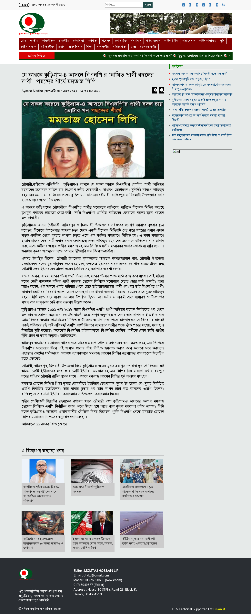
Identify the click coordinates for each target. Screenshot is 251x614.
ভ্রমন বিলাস (75, 47)
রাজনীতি (64, 41)
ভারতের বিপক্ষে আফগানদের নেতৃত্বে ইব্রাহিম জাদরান (202, 94)
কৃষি (222, 41)
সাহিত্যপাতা (119, 47)
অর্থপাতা (92, 41)
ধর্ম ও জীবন (47, 47)
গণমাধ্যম (136, 41)
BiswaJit (219, 609)
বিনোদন (106, 41)
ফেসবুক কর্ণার (148, 47)
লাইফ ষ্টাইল (171, 41)
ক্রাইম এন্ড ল (28, 47)
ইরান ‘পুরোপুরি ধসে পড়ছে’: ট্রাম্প (191, 79)
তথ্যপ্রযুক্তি (121, 41)
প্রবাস (61, 47)
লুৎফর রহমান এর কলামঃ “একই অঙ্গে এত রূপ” (129, 55)
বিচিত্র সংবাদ (153, 41)
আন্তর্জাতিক (48, 41)
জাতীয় (34, 41)
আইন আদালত (207, 41)
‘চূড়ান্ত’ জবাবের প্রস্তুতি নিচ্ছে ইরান (189, 55)
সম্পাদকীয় (102, 47)
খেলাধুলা (78, 41)
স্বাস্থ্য (133, 47)
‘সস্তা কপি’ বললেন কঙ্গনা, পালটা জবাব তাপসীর (199, 110)
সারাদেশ (187, 41)
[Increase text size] (155, 91)
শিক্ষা (89, 47)
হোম (23, 41)
